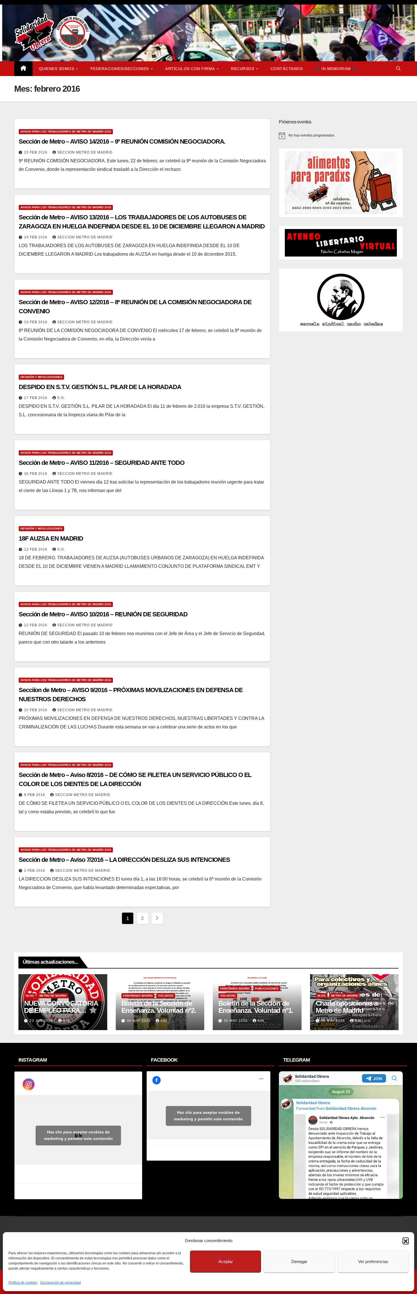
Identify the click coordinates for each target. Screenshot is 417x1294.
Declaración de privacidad (60, 1283)
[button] (405, 1240)
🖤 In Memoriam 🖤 (336, 68)
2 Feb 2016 (35, 871)
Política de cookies (23, 1283)
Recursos (243, 68)
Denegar (299, 1261)
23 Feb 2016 (36, 152)
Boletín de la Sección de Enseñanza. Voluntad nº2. (158, 1006)
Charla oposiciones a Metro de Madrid (347, 1006)
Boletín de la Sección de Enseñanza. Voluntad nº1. (255, 1006)
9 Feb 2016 (35, 795)
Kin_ (67, 1021)
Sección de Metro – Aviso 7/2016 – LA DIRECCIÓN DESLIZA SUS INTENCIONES (124, 859)
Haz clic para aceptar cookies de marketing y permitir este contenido (78, 1135)
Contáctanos (287, 68)
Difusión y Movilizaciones (41, 377)
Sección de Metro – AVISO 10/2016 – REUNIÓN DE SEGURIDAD (103, 614)
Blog (30, 995)
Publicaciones (267, 988)
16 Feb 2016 (36, 474)
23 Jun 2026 (42, 1021)
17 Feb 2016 (36, 398)
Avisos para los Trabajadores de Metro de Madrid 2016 (65, 131)
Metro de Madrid (52, 995)
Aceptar (225, 1261)
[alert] (341, 135)
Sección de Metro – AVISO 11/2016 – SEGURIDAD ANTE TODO (101, 462)
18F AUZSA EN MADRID (51, 538)
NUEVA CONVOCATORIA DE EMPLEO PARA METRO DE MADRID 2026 (61, 1010)
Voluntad (165, 995)
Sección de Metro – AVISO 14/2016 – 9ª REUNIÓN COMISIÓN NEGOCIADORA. (122, 141)
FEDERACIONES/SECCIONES (120, 68)
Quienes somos (57, 68)
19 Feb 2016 (36, 237)
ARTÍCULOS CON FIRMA (190, 68)
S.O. (61, 398)
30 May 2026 (139, 1021)
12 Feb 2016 (36, 549)
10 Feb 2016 (36, 710)
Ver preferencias (373, 1261)
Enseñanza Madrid (138, 995)
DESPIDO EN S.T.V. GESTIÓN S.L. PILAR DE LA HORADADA (100, 386)
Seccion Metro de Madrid (85, 152)
